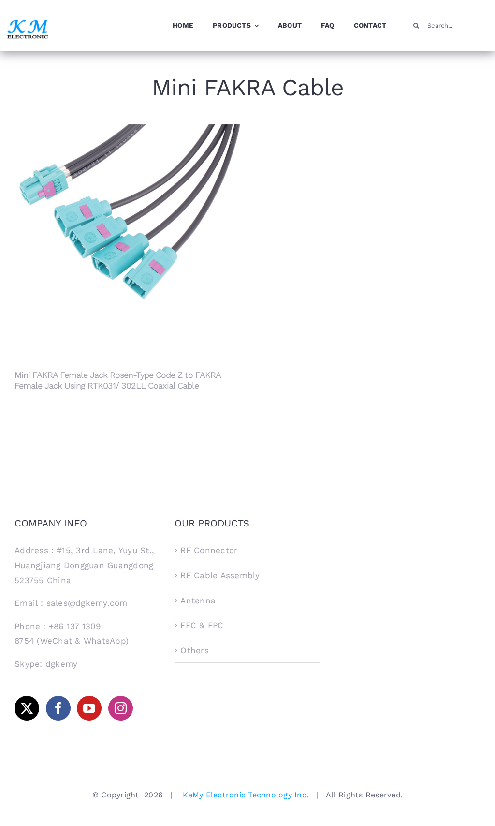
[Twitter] (27, 708)
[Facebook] (58, 708)
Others (194, 650)
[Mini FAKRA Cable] (127, 237)
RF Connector (208, 550)
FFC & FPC (201, 625)
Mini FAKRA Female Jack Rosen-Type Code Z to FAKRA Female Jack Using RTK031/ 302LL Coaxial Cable (127, 226)
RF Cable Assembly (220, 575)
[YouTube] (89, 708)
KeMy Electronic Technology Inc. (245, 794)
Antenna (198, 600)
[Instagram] (120, 708)
